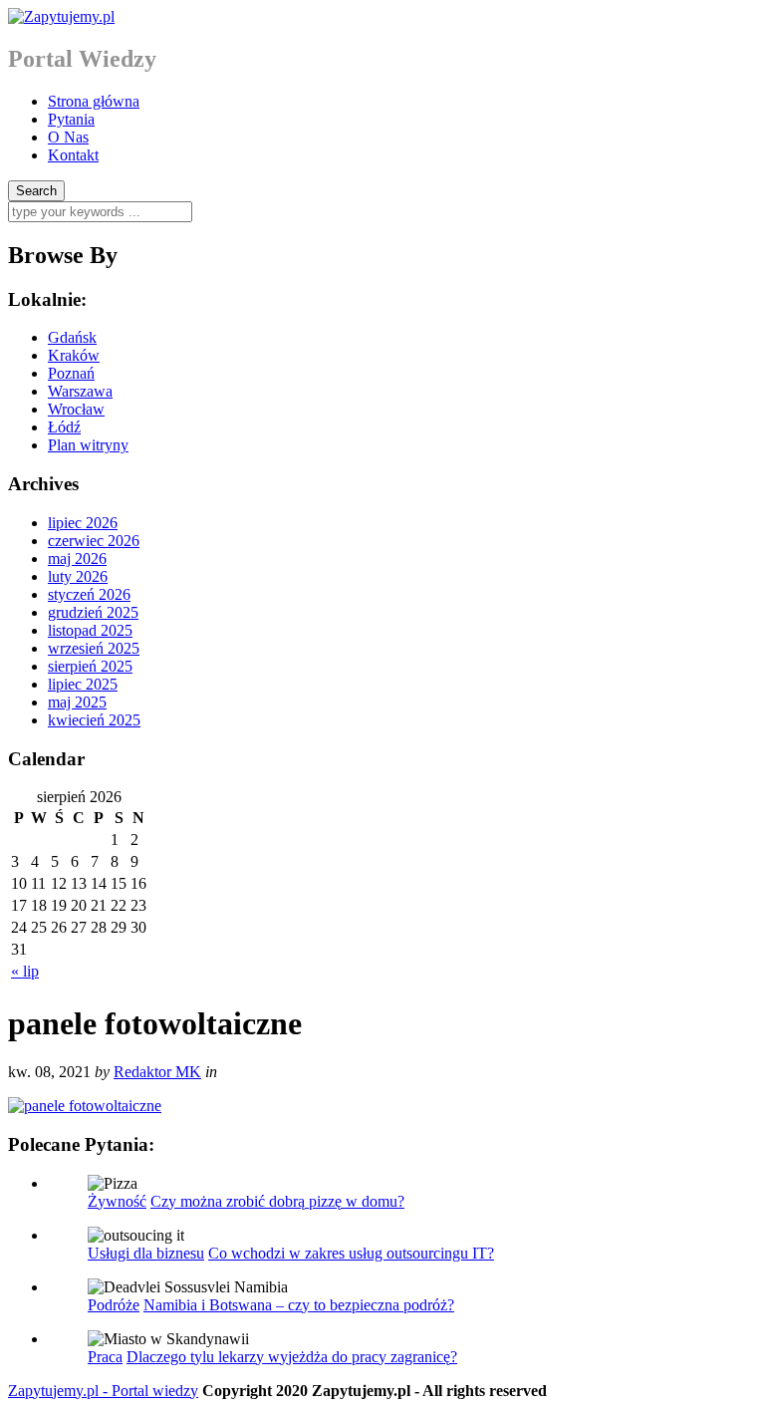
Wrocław (76, 409)
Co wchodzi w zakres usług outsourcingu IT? (351, 1253)
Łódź (64, 427)
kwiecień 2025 (94, 719)
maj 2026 (77, 558)
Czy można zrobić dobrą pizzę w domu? (277, 1201)
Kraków (74, 355)
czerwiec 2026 (93, 540)
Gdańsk (72, 337)
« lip (25, 971)
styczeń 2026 (89, 594)
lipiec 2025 (83, 684)
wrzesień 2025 (93, 648)
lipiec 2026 (83, 522)
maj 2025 (77, 702)
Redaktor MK (157, 1071)
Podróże (113, 1304)
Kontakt (73, 154)
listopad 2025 (90, 630)
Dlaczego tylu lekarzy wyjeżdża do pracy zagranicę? (292, 1356)
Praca (105, 1356)
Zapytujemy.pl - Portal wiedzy (103, 1390)
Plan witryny (88, 444)
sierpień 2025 (90, 666)
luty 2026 (78, 576)
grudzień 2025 (93, 612)
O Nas (68, 137)
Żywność (117, 1201)
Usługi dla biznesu (146, 1253)
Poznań (71, 373)
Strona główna (93, 101)
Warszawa (80, 391)
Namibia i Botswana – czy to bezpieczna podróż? (298, 1304)
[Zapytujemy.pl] (61, 16)
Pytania (71, 119)
